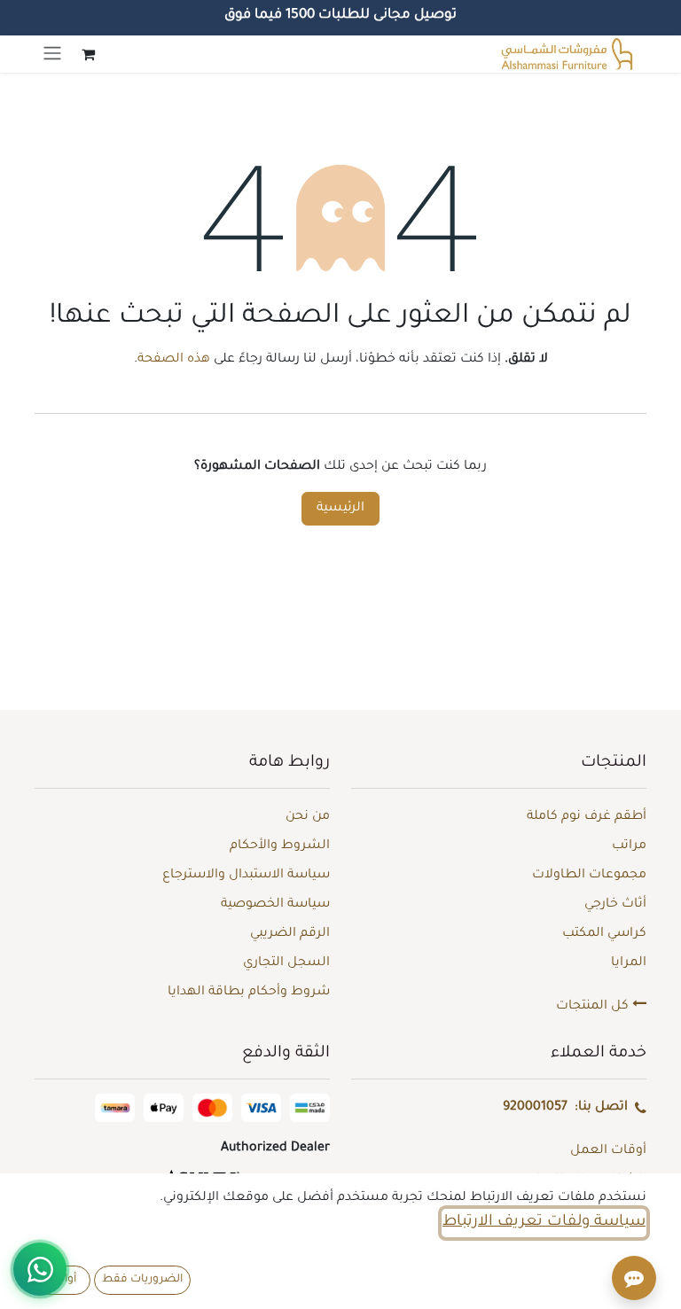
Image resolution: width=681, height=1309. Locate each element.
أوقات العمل (608, 1151)
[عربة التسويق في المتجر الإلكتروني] (88, 54)
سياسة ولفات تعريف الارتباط (544, 1222)
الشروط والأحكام (280, 846)
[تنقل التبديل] (52, 54)
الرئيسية (340, 509)
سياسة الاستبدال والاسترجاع (246, 876)
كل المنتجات (594, 1007)
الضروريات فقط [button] (142, 1280)
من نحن (308, 817)
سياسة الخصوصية (275, 905)
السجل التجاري (286, 963)
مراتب (629, 846)
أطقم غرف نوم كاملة (586, 817)
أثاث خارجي (615, 905)
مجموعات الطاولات (589, 876)
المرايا (628, 963)
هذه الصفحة (173, 360)
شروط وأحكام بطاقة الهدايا (249, 993)
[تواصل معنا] (40, 1269)
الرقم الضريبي (290, 934)
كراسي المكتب (604, 934)
